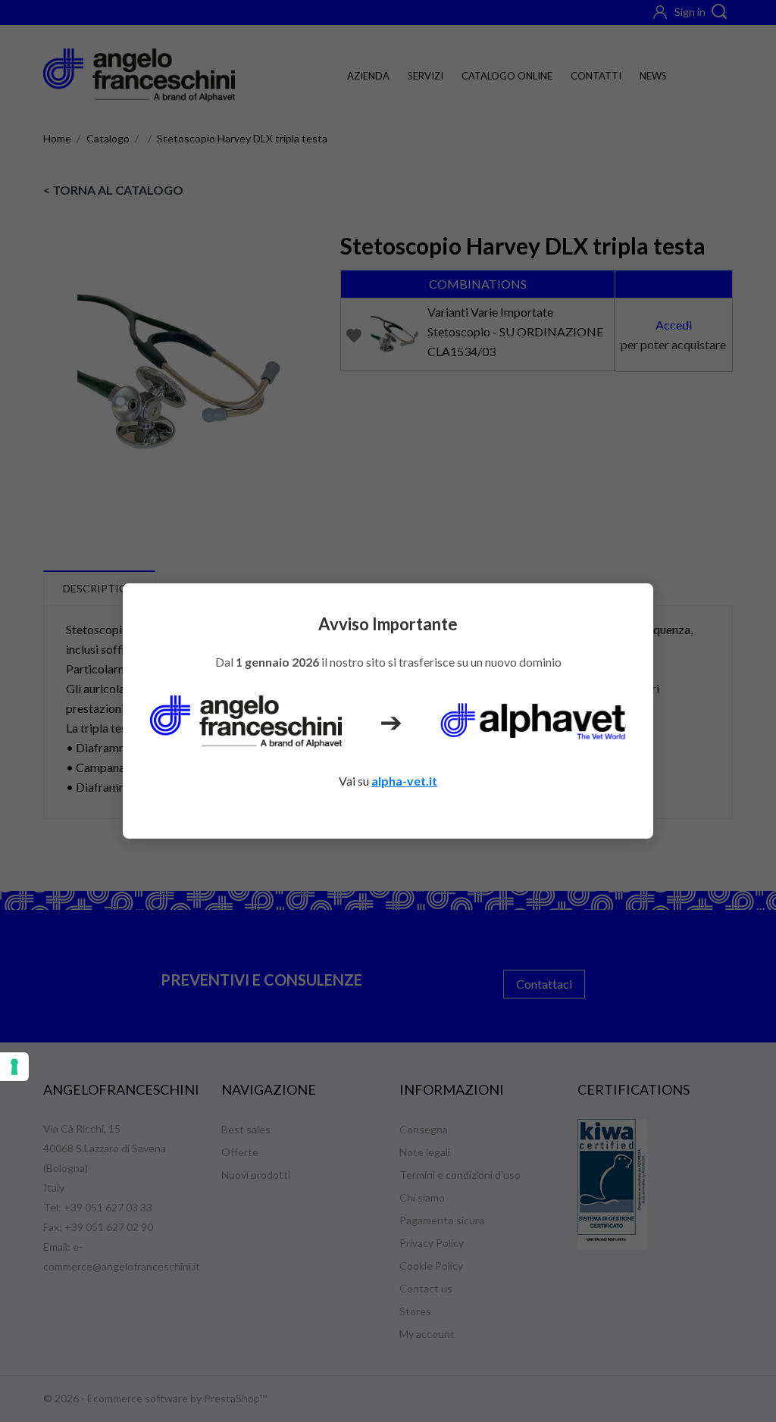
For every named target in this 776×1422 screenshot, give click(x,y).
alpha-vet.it (404, 781)
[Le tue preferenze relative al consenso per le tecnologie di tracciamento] (14, 1066)
